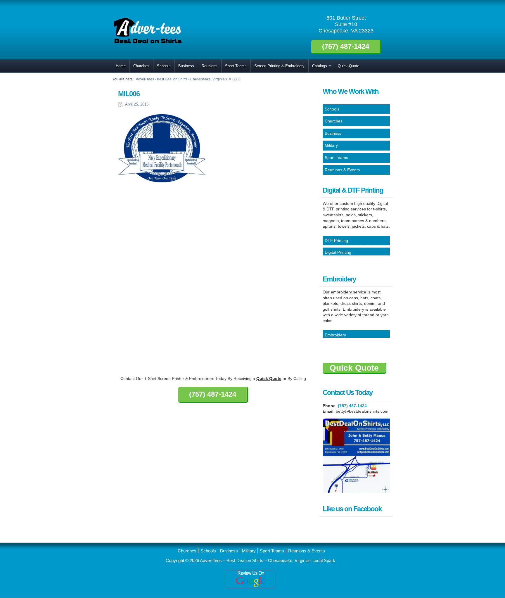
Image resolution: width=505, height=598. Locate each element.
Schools (164, 66)
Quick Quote (348, 66)
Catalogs (319, 66)
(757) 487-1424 (352, 405)
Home (121, 66)
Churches (141, 66)
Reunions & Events (306, 550)
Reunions (209, 66)
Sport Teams (236, 66)
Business (186, 66)
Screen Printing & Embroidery (279, 66)
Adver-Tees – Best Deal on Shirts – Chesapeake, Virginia (255, 560)
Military (249, 550)
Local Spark (323, 560)
